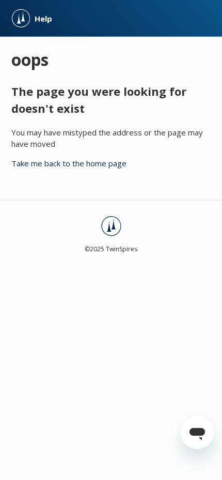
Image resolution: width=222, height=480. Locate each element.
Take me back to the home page (68, 163)
